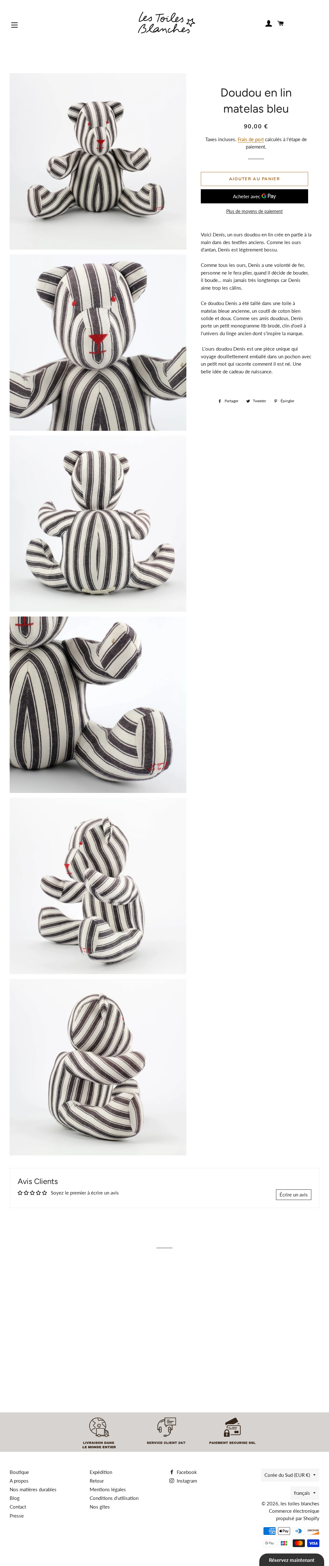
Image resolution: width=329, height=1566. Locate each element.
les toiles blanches (299, 1503)
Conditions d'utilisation (114, 1498)
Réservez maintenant (292, 1560)
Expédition (101, 1472)
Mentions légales (108, 1489)
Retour (97, 1481)
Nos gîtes (100, 1507)
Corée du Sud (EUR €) (287, 1475)
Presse (17, 1516)
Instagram (186, 1481)
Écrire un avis (294, 1194)
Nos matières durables (33, 1489)
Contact (18, 1507)
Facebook (186, 1472)
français (302, 1493)
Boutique (19, 1472)
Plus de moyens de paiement (254, 211)
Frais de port (251, 139)
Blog (15, 1498)
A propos (19, 1481)
